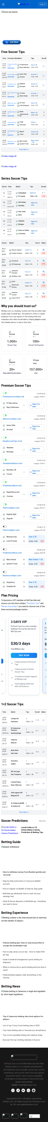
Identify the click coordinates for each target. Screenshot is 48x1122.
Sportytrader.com (12, 132)
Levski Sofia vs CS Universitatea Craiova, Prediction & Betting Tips (32, 829)
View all (42, 821)
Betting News (10, 986)
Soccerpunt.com (12, 93)
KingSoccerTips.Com (12, 441)
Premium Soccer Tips (16, 385)
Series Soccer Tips (14, 178)
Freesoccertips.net (12, 65)
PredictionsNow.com (12, 485)
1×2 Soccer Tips (12, 704)
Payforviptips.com (11, 508)
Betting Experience (14, 913)
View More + (24, 149)
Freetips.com (12, 84)
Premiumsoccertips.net (13, 396)
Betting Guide (11, 842)
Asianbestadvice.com (12, 463)
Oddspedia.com (12, 112)
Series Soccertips (9, 606)
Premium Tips (33, 603)
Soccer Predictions (14, 821)
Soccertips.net (12, 74)
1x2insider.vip (12, 122)
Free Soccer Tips (13, 52)
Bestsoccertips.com (12, 419)
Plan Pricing (9, 595)
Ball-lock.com (12, 103)
